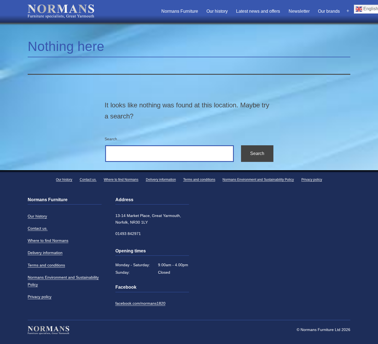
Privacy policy (39, 296)
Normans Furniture (179, 11)
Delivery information (45, 252)
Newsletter (299, 11)
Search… (113, 139)
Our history (217, 11)
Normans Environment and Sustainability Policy (63, 281)
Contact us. (38, 228)
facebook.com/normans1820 (140, 303)
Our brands (329, 11)
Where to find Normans (48, 240)
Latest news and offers (258, 11)
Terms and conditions (46, 265)
